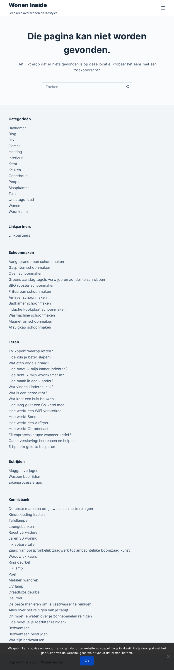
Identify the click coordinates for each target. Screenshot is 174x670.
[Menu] (163, 8)
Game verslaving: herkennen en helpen (42, 440)
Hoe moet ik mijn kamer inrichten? (38, 369)
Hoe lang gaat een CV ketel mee (36, 405)
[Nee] (168, 656)
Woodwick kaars (23, 556)
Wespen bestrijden (24, 476)
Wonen (14, 205)
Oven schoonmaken (25, 273)
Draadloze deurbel (24, 592)
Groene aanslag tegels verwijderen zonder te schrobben (57, 279)
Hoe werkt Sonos (23, 416)
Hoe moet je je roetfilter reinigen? (37, 622)
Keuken (15, 170)
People (14, 181)
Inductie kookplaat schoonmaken (37, 309)
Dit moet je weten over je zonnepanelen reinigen (50, 616)
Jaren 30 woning (23, 538)
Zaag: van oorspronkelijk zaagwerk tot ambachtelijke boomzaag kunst (69, 550)
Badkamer (17, 128)
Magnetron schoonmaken (30, 321)
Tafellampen (19, 520)
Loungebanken (21, 526)
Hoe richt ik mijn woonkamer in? (36, 375)
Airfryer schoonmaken (28, 297)
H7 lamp (16, 568)
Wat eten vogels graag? (29, 363)
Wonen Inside (28, 5)
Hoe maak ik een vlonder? (31, 381)
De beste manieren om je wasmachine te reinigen (51, 508)
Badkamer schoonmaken (30, 303)
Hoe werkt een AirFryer (28, 422)
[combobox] (83, 86)
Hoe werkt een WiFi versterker (35, 410)
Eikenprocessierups (25, 482)
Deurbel (15, 598)
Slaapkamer (19, 187)
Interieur (16, 158)
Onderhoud (18, 175)
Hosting (15, 151)
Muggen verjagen (23, 470)
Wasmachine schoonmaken (32, 315)
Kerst (13, 163)
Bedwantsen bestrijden (28, 634)
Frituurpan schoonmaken (30, 291)
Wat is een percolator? (28, 393)
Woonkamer (19, 211)
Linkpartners (19, 235)
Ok (87, 661)
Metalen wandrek (23, 580)
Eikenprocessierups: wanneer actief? (40, 434)
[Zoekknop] (128, 87)
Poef (13, 574)
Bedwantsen (19, 628)
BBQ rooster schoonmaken (31, 285)
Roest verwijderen (24, 532)
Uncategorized (21, 199)
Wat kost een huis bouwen (31, 398)
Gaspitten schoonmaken (29, 267)
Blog (12, 134)
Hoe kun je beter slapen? (30, 357)
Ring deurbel (19, 562)
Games (14, 146)
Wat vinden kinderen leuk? (31, 386)
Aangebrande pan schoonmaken (36, 261)
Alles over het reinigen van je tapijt (38, 610)
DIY (12, 140)
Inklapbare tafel (22, 544)
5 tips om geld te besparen (32, 446)
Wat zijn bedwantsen (26, 640)
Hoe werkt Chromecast (28, 428)
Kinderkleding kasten (27, 514)
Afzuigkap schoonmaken (30, 327)
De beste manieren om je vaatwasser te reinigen (50, 604)
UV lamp (16, 586)
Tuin (12, 193)
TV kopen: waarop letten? (31, 351)
